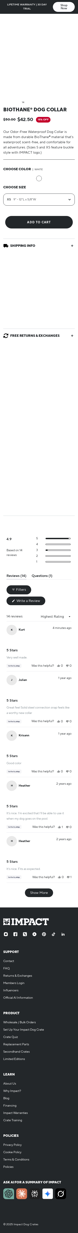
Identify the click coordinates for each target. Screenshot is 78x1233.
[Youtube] (34, 934)
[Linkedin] (63, 934)
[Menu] (7, 21)
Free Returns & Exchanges (35, 336)
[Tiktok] (53, 934)
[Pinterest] (44, 934)
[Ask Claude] (21, 1193)
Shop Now (63, 6)
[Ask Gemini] (47, 1193)
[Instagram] (6, 934)
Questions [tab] (42, 576)
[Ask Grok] (60, 1193)
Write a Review (30, 601)
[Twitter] (25, 934)
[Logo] (39, 21)
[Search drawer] (62, 21)
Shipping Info (22, 246)
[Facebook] (15, 934)
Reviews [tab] (16, 576)
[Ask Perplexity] (34, 1193)
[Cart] (70, 21)
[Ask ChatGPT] (8, 1193)
